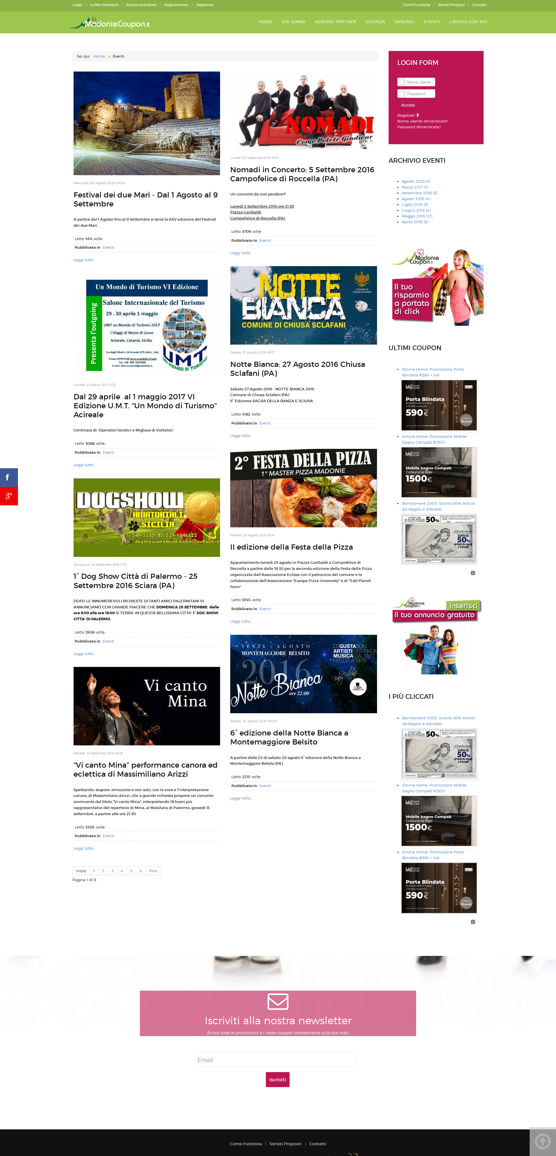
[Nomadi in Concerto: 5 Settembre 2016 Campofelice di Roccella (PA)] (303, 110)
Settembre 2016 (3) (419, 193)
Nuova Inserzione (141, 5)
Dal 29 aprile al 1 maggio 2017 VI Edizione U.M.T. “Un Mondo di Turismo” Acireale (145, 405)
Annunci (404, 21)
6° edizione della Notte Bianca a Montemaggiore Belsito (289, 737)
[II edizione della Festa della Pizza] (303, 487)
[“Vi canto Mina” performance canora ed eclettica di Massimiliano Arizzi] (147, 705)
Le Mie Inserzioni (104, 5)
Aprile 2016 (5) (415, 222)
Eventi (432, 21)
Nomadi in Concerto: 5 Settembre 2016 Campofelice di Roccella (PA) (302, 174)
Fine (153, 870)
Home (265, 21)
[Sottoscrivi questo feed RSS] (473, 572)
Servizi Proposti (451, 5)
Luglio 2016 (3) (415, 204)
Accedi (408, 105)
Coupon (375, 21)
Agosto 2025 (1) (416, 181)
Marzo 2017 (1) (415, 187)
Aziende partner (335, 21)
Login (77, 5)
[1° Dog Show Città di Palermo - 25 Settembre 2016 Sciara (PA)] (147, 517)
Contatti (479, 5)
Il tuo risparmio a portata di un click (111, 23)
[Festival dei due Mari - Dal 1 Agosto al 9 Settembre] (147, 122)
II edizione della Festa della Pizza (291, 547)
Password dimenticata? (419, 127)
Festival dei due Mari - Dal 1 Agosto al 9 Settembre (146, 199)
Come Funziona (416, 5)
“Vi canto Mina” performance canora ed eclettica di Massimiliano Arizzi (146, 769)
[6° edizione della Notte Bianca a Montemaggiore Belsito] (303, 673)
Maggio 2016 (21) (417, 216)
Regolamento (176, 5)
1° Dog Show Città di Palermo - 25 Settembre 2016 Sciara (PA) (135, 581)
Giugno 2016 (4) (416, 210)
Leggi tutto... (85, 259)
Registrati (204, 5)
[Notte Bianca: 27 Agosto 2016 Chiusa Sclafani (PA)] (303, 305)
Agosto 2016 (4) (416, 198)
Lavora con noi (468, 21)
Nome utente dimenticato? (422, 121)
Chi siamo (294, 21)
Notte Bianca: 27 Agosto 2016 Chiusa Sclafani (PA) (297, 369)
